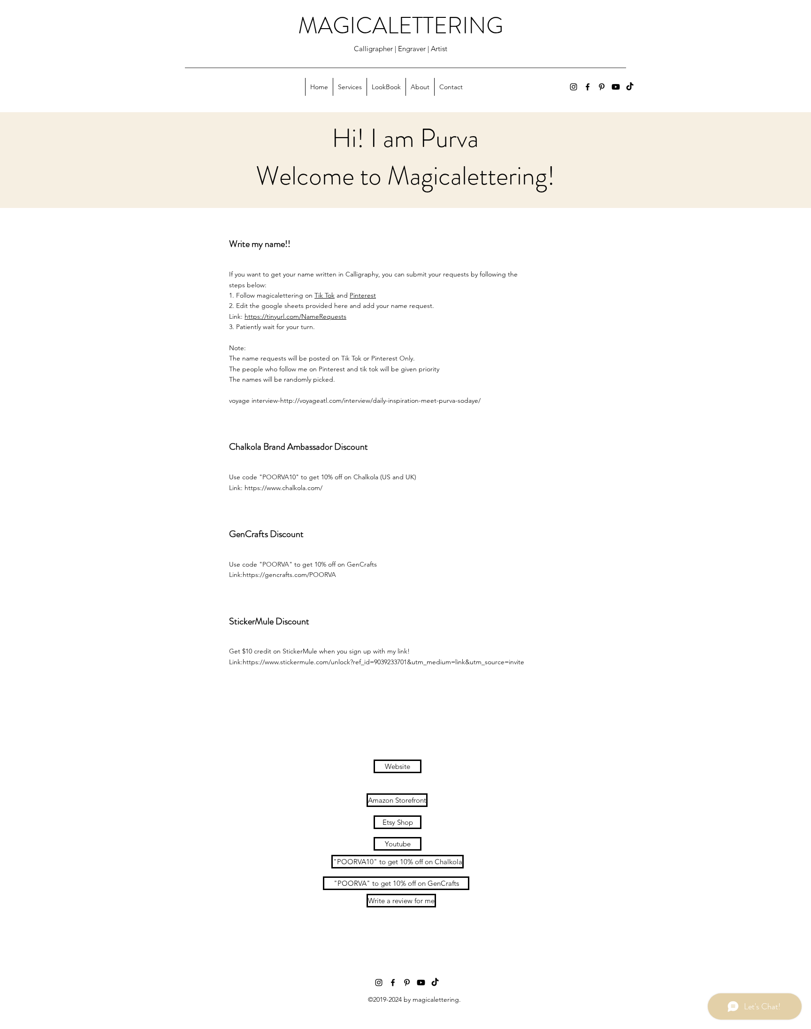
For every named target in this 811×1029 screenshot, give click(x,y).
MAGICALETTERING (400, 25)
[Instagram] (573, 87)
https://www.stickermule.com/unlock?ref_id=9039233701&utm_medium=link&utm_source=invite (383, 662)
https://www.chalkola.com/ (284, 488)
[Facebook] (587, 87)
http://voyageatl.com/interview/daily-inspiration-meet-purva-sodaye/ (380, 400)
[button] (350, 87)
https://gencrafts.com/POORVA (289, 574)
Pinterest (363, 295)
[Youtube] (615, 87)
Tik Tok (324, 295)
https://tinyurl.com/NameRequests (295, 316)
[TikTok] (630, 87)
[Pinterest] (601, 87)
